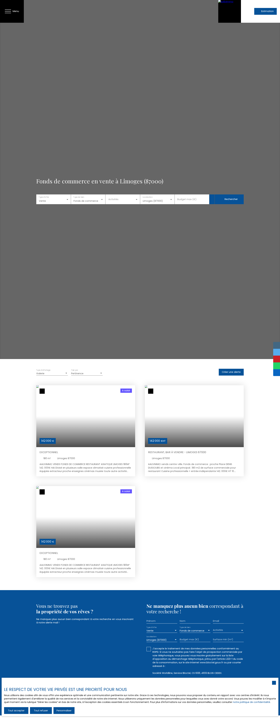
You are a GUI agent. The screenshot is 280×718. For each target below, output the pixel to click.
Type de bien (78, 197)
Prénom (151, 620)
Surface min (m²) (223, 639)
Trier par (74, 370)
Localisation (147, 197)
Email (216, 620)
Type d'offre (44, 197)
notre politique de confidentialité (251, 702)
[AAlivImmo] (229, 11)
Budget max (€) (187, 199)
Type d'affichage (43, 370)
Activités (113, 199)
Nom (182, 620)
